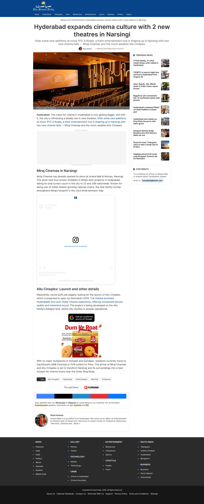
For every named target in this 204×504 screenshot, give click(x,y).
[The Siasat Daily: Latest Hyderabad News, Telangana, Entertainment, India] (43, 6)
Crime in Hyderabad (80, 476)
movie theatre (81, 379)
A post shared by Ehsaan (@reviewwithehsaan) (75, 281)
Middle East (77, 14)
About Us (51, 494)
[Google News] (71, 387)
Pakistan (39, 466)
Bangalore (145, 458)
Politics (39, 458)
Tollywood (106, 379)
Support (109, 494)
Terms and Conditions (139, 494)
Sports (101, 14)
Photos (120, 14)
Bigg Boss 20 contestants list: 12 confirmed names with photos (146, 97)
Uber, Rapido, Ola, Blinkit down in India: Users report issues (145, 86)
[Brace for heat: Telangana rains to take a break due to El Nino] (165, 145)
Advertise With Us (96, 494)
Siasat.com (65, 20)
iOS (87, 405)
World (38, 462)
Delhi (38, 454)
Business (111, 14)
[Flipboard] (91, 387)
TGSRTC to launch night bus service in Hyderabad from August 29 (146, 74)
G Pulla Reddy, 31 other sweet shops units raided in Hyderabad (145, 62)
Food (108, 469)
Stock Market (147, 473)
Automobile (146, 477)
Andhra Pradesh (148, 451)
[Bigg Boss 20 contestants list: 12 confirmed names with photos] (165, 98)
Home (37, 14)
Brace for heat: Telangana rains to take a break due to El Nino (145, 144)
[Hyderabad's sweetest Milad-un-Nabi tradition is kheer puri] (165, 110)
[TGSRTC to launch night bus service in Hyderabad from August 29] (165, 75)
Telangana (58, 14)
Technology (76, 465)
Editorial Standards (65, 494)
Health (108, 465)
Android (77, 405)
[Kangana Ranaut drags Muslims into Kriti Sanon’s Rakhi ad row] (165, 133)
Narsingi (94, 379)
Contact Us (81, 494)
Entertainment (90, 14)
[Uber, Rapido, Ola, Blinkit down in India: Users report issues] (165, 86)
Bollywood (110, 447)
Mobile (74, 461)
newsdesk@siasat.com (152, 180)
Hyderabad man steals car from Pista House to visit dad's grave (145, 121)
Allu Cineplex (53, 379)
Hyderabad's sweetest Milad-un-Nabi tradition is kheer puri (146, 109)
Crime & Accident (78, 480)
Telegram (72, 403)
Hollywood (110, 451)
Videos (128, 14)
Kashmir (39, 470)
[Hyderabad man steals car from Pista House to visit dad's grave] (165, 121)
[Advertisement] (81, 147)
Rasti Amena (87, 49)
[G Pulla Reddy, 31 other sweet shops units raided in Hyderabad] (165, 63)
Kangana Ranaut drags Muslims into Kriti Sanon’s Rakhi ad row (145, 133)
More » (77, 423)
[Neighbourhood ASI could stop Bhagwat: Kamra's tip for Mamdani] (165, 156)
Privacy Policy (121, 494)
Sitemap (154, 494)
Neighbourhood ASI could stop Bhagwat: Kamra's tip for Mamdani (145, 156)
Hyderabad (46, 14)
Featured (39, 447)
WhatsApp (60, 403)
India (68, 14)
